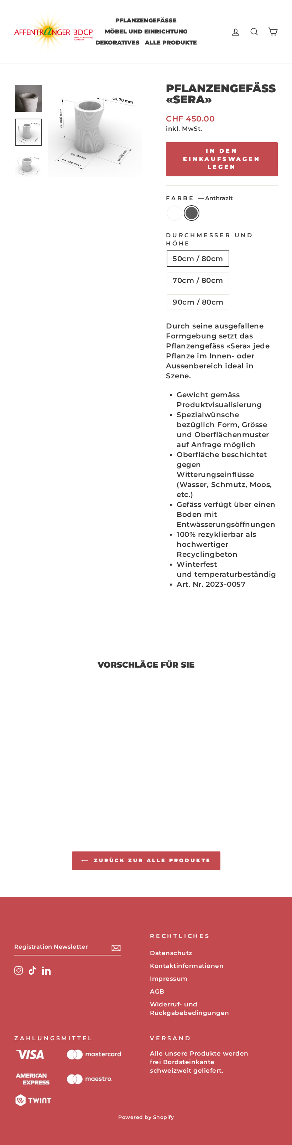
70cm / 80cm (198, 280)
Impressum (169, 978)
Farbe (199, 198)
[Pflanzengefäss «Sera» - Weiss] (39, 791)
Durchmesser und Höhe (210, 239)
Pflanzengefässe (146, 20)
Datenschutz (171, 953)
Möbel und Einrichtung (146, 31)
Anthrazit (191, 213)
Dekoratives (117, 42)
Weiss (174, 213)
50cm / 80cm (198, 258)
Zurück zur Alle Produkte (151, 860)
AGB (157, 991)
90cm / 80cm (198, 302)
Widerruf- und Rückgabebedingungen (189, 1008)
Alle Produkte (171, 42)
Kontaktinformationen (187, 965)
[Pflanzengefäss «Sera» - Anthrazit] (49, 791)
